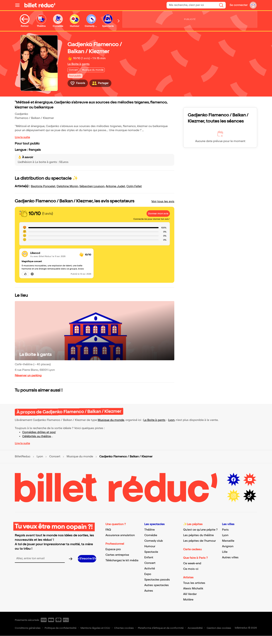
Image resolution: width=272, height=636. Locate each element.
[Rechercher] (221, 5)
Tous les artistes (194, 583)
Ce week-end (192, 563)
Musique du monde (111, 420)
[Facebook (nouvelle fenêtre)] (233, 479)
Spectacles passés (157, 579)
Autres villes (230, 557)
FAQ (108, 530)
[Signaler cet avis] (32, 274)
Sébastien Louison (91, 186)
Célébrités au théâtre (36, 436)
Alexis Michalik (193, 588)
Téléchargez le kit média (121, 560)
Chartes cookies (124, 628)
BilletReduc (22, 456)
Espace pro (113, 549)
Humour (149, 546)
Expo (147, 574)
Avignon (227, 546)
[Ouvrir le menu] (19, 5)
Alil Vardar (190, 594)
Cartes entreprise (117, 555)
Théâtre (149, 530)
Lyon (171, 420)
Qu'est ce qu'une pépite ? (200, 530)
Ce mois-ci (190, 569)
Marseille (228, 541)
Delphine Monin (67, 186)
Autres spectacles (156, 585)
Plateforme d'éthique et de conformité (161, 628)
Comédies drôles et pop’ (39, 432)
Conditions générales (28, 628)
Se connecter (239, 5)
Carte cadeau (192, 549)
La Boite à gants (79, 64)
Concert (54, 456)
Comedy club (153, 541)
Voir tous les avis (162, 201)
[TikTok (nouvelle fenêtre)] (249, 495)
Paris (225, 530)
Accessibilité (195, 628)
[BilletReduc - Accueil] (39, 5)
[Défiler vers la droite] (118, 21)
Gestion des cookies (219, 628)
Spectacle (151, 552)
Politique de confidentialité (60, 628)
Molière (188, 599)
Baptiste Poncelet (43, 186)
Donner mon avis (158, 213)
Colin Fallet (134, 186)
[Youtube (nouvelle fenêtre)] (249, 479)
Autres (148, 591)
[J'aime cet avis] (25, 274)
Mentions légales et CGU (95, 628)
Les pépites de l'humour (199, 541)
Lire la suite (22, 137)
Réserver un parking (28, 375)
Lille (224, 552)
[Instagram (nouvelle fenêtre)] (233, 495)
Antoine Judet (115, 186)
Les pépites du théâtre (198, 535)
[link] (53, 253)
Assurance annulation (120, 535)
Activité (149, 568)
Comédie (150, 535)
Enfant (148, 557)
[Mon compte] (253, 5)
